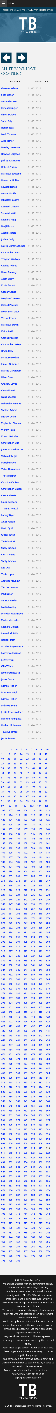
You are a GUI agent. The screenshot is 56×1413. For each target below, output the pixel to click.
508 (25, 1077)
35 (2, 768)
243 (33, 899)
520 (10, 1087)
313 (33, 946)
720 (40, 1218)
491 (3, 1068)
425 (33, 1021)
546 (48, 1101)
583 (10, 1129)
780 (18, 1260)
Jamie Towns (8, 738)
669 (25, 1185)
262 (18, 913)
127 (3, 824)
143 (18, 833)
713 (40, 1213)
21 (15, 758)
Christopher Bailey (11, 344)
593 (33, 1134)
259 (48, 908)
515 (25, 1082)
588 (48, 1129)
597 (10, 1138)
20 (8, 758)
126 (48, 819)
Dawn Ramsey (9, 272)
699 (40, 1204)
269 (18, 918)
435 (3, 1030)
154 (48, 838)
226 (10, 890)
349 (40, 969)
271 (33, 918)
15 (27, 754)
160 (40, 843)
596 (3, 1138)
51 (2, 777)
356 (40, 974)
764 (3, 1251)
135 (10, 829)
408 (10, 1012)
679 (48, 1190)
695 (10, 1204)
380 (10, 993)
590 (10, 1134)
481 (33, 1058)
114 (10, 815)
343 (48, 965)
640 (18, 1166)
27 (2, 763)
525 (48, 1087)
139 (40, 829)
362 (33, 979)
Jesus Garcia (7, 679)
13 (15, 754)
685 (40, 1194)
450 (10, 1040)
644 (48, 1166)
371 (48, 983)
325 (18, 955)
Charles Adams (9, 265)
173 (33, 852)
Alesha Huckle (8, 193)
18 (46, 754)
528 (18, 1091)
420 (48, 1016)
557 (25, 1110)
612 (18, 1148)
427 (48, 1021)
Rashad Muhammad (11, 725)
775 (33, 1255)
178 (18, 857)
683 (25, 1194)
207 (25, 876)
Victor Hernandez (10, 469)
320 (33, 951)
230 (40, 890)
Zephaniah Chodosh (11, 423)
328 (40, 955)
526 (3, 1091)
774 (25, 1255)
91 (2, 801)
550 (25, 1105)
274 (3, 922)
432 (33, 1026)
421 (3, 1021)
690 (25, 1199)
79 (27, 791)
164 (18, 847)
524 (40, 1087)
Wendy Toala (8, 429)
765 (10, 1251)
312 (25, 946)
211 (3, 880)
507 (18, 1077)
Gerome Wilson (9, 88)
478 (10, 1058)
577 (18, 1124)
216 (40, 880)
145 (33, 833)
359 (10, 979)
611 (10, 1148)
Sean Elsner (7, 94)
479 (18, 1058)
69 (15, 786)
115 (18, 815)
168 (48, 847)
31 (27, 763)
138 (33, 829)
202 (40, 871)
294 (48, 932)
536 (25, 1096)
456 (3, 1044)
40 (33, 768)
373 (10, 988)
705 (33, 1209)
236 (33, 894)
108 (18, 810)
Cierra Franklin (8, 390)
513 (10, 1082)
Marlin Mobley (8, 606)
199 (18, 871)
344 (3, 969)
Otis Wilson (7, 666)
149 (10, 838)
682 (18, 1194)
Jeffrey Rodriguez (10, 160)
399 (48, 1002)
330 (3, 960)
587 (40, 1129)
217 (48, 880)
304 (18, 941)
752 (18, 1241)
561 (3, 1115)
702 (10, 1209)
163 (10, 847)
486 (18, 1063)
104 (39, 805)
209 (40, 876)
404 (33, 1007)
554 (3, 1110)
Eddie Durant (8, 285)
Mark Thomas (8, 134)
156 (10, 843)
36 (8, 768)
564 (25, 1115)
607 (33, 1143)
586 (33, 1129)
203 (48, 871)
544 (33, 1101)
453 (33, 1040)
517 (40, 1082)
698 (33, 1204)
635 (33, 1162)
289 (10, 932)
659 (3, 1180)
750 (3, 1241)
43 (2, 772)
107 (10, 810)
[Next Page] (21, 62)
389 (25, 998)
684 (33, 1194)
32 (33, 763)
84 (8, 796)
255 (18, 908)
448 (48, 1035)
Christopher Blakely (11, 488)
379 (3, 993)
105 (47, 805)
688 (10, 1199)
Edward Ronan (9, 186)
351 (3, 974)
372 (3, 988)
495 (33, 1068)
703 (18, 1209)
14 (21, 754)
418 (33, 1016)
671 (40, 1185)
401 (10, 1007)
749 (48, 1237)
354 (25, 974)
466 (25, 1049)
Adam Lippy (7, 278)
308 (48, 941)
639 (10, 1166)
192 (18, 866)
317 (10, 951)
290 (18, 932)
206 (18, 876)
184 (10, 861)
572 (33, 1119)
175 (48, 852)
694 (3, 1204)
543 (25, 1101)
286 (40, 927)
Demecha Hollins (10, 180)
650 (40, 1171)
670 (33, 1185)
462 (48, 1044)
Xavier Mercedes (10, 620)
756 (48, 1241)
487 (25, 1063)
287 (48, 927)
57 (40, 777)
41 (40, 768)
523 (33, 1087)
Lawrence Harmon (11, 652)
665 (48, 1180)
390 (33, 998)
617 (3, 1152)
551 (33, 1105)
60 (8, 782)
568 (3, 1119)
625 (10, 1157)
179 (25, 857)
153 (40, 838)
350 (48, 969)
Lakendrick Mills (9, 633)
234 (18, 894)
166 (33, 847)
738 (18, 1232)
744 (10, 1237)
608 (40, 1143)
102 (24, 805)
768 (33, 1251)
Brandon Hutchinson (12, 613)
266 (48, 913)
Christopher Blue (10, 442)
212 (10, 880)
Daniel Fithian (8, 639)
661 (18, 1180)
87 (27, 796)
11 (2, 754)
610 (3, 1148)
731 (18, 1227)
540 (3, 1101)
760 (25, 1246)
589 (3, 1134)
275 (10, 922)
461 (40, 1044)
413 (48, 1012)
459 (25, 1044)
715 (3, 1218)
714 (48, 1213)
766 (18, 1251)
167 (40, 847)
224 (48, 885)
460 (33, 1044)
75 (2, 791)
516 (33, 1082)
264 (33, 913)
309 (3, 946)
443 (10, 1035)
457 (10, 1044)
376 (33, 988)
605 (18, 1143)
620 (25, 1152)
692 (40, 1199)
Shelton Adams (9, 409)
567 (48, 1115)
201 (33, 871)
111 (40, 810)
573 (40, 1119)
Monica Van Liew (10, 311)
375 (25, 988)
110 (33, 810)
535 (18, 1096)
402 (18, 1007)
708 (3, 1213)
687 (3, 1199)
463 (3, 1049)
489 (40, 1063)
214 (25, 880)
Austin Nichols (8, 232)
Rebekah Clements (11, 403)
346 (18, 969)
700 (48, 1204)
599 (25, 1138)
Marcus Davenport (11, 370)
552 (40, 1105)
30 (21, 763)
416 (18, 1016)
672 (48, 1185)
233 (10, 894)
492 (10, 1068)
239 (3, 899)
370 (40, 983)
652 (3, 1176)
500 (18, 1073)
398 (40, 1002)
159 (33, 843)
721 (48, 1218)
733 (33, 1227)
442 (3, 1035)
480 (25, 1058)
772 (10, 1255)
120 (3, 819)
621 (33, 1152)
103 (32, 805)
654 (18, 1176)
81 (40, 791)
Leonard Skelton (10, 626)
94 (21, 801)
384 (40, 993)
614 (33, 1148)
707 (48, 1209)
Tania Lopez (7, 574)
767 (25, 1251)
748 (40, 1237)
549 (18, 1105)
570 (18, 1119)
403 (25, 1007)
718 (25, 1218)
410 (25, 1012)
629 (40, 1157)
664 (40, 1180)
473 (25, 1054)
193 (25, 866)
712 (33, 1213)
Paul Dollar (7, 593)
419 (40, 1016)
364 (48, 979)
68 (8, 786)
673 (3, 1190)
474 (33, 1054)
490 (48, 1063)
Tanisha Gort (8, 541)
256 (25, 908)
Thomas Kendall (9, 508)
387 (10, 998)
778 (3, 1260)
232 (3, 894)
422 (10, 1021)
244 (40, 899)
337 (3, 965)
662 (25, 1180)
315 (48, 946)
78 (21, 791)
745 (18, 1237)
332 (18, 960)
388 (18, 998)
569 (10, 1119)
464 (10, 1049)
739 (25, 1232)
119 (48, 815)
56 (33, 777)
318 (18, 951)
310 (10, 946)
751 (10, 1241)
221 (25, 885)
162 (3, 847)
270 (25, 918)
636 (40, 1162)
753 (25, 1241)
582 (3, 1129)
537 (33, 1096)
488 (33, 1063)
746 (25, 1237)
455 (48, 1040)
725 (25, 1223)
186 (25, 861)
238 (48, 894)
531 (40, 1091)
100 (9, 805)
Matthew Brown (10, 324)
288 (3, 932)
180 (33, 857)
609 (48, 1143)
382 (25, 993)
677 (33, 1190)
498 (3, 1073)
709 (10, 1213)
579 (33, 1124)
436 (10, 1030)
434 (48, 1026)
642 (33, 1166)
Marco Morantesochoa (13, 245)
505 (3, 1077)
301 (48, 937)
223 (40, 885)
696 (18, 1204)
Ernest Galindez (9, 436)
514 (18, 1082)
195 (40, 866)
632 (10, 1162)
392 (48, 998)
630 (48, 1157)
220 (18, 885)
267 (3, 918)
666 (3, 1185)
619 (18, 1152)
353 (18, 974)
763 (48, 1246)
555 (10, 1110)
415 (10, 1016)
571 (25, 1119)
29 (15, 763)
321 (40, 951)
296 (10, 937)
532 (48, 1091)
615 (40, 1148)
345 (10, 969)
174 (40, 852)
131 (33, 824)
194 (33, 866)
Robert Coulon (9, 167)
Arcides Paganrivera (12, 646)
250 (33, 904)
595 (48, 1134)
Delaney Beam (9, 705)
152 (33, 838)
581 (48, 1124)
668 (18, 1185)
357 (48, 974)
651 (48, 1171)
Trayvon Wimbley (10, 258)
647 (18, 1171)
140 (48, 829)
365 (3, 983)
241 (18, 899)
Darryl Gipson (8, 462)
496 (40, 1068)
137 (25, 829)
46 (21, 772)
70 (21, 786)
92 (8, 801)
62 (21, 782)
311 (18, 946)
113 (3, 815)
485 (10, 1063)
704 (25, 1209)
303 (10, 941)
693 (48, 1199)
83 (2, 796)
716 (10, 1218)
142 (10, 833)
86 (21, 796)
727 (40, 1223)
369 (33, 983)
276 (18, 922)
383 (33, 993)
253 (3, 908)
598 (18, 1138)
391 (40, 998)
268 (10, 918)
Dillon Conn (7, 377)
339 (18, 965)
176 (3, 857)
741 (40, 1232)
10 (47, 749)
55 (27, 777)
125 (40, 819)
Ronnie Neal (7, 127)
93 (15, 801)
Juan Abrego (7, 659)
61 (15, 782)
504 (48, 1073)
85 (15, 796)
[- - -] (3, 3)
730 (10, 1227)
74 (46, 786)
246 (3, 904)
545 (40, 1101)
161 (48, 843)
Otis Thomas (8, 554)
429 (10, 1026)
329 (48, 955)
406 (48, 1007)
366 (10, 983)
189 (48, 861)
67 (2, 786)
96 (33, 801)
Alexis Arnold (8, 521)
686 (48, 1194)
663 (33, 1180)
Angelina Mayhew (10, 580)
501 (25, 1073)
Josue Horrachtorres (12, 449)
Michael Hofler (9, 685)
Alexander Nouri (9, 101)
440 (40, 1030)
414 (3, 1016)
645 (3, 1171)
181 (40, 857)
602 (48, 1138)
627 (25, 1157)
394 (10, 1002)
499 (10, 1073)
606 (25, 1143)
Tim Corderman (9, 587)
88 (33, 796)
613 (25, 1148)
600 (33, 1138)
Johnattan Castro (10, 199)
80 (33, 791)
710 (18, 1213)
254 (10, 908)
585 (25, 1129)
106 (3, 810)
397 (33, 1002)
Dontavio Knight (9, 692)
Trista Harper (8, 475)
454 (40, 1040)
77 (15, 791)
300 (40, 937)
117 (33, 815)
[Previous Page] (6, 62)
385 (48, 993)
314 (40, 946)
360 (18, 979)
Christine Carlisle (10, 482)
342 (40, 965)
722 (3, 1223)
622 (40, 1152)
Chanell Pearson (9, 304)
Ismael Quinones (10, 364)
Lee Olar (5, 567)
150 (18, 838)
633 (18, 1162)
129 (18, 824)
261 (10, 913)
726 (33, 1223)
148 (3, 838)
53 (15, 777)
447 (40, 1035)
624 (3, 1157)
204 (3, 876)
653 (10, 1176)
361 (25, 979)
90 (46, 796)
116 (25, 815)
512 (3, 1082)
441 (48, 1030)
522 (25, 1087)
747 (33, 1237)
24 (33, 758)
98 (46, 801)
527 (10, 1091)
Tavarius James (9, 731)
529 (25, 1091)
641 (25, 1166)
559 (40, 1110)
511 (48, 1077)
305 (25, 941)
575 (3, 1124)
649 (33, 1171)
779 (10, 1260)
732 (25, 1227)
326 (25, 955)
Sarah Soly (6, 121)
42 (46, 768)
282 (10, 927)
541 (10, 1101)
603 (3, 1143)
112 (48, 810)
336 (48, 960)
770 (48, 1251)
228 (25, 890)
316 (3, 951)
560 (48, 1110)
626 (18, 1157)
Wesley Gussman (10, 147)
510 (40, 1077)
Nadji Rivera (7, 226)
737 (10, 1232)
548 (10, 1105)
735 (48, 1227)
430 (18, 1026)
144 (25, 833)
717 (18, 1218)
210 (48, 876)
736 (3, 1232)
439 (33, 1030)
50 (46, 772)
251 (40, 904)
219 (10, 885)
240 (10, 899)
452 (25, 1040)
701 (3, 1209)
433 (40, 1026)
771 (3, 1255)
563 (18, 1115)
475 (40, 1054)
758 (10, 1246)
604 (10, 1143)
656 (33, 1176)
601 (40, 1138)
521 (18, 1087)
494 (25, 1068)
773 (18, 1255)
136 (18, 829)
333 (25, 960)
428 (3, 1026)
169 (3, 852)
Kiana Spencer (8, 396)
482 (40, 1058)
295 (3, 937)
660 (10, 1180)
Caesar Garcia (8, 291)
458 (18, 1044)
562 (10, 1115)
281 (3, 927)
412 (40, 1012)
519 (3, 1087)
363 (40, 979)
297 (18, 937)
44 (8, 772)
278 (33, 922)
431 (25, 1026)
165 (25, 847)
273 (48, 918)
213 (18, 880)
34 (46, 763)
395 (18, 1002)
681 (10, 1194)
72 (33, 786)
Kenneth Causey (10, 206)
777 (48, 1255)
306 (33, 941)
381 (18, 993)
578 (25, 1124)
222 (33, 885)
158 (25, 843)
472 (18, 1054)
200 (25, 871)
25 (40, 758)
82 (46, 791)
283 (18, 927)
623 (48, 1152)
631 (3, 1162)
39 (27, 768)
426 (40, 1021)
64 (33, 782)
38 (21, 768)
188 (40, 861)
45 (15, 772)
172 (25, 852)
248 (18, 904)
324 (10, 955)
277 (25, 922)
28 (8, 763)
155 (3, 843)
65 (40, 782)
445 (25, 1035)
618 (10, 1152)
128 (10, 824)
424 (25, 1021)
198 (10, 871)
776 (40, 1255)
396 (25, 1002)
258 (40, 908)
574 (48, 1119)
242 (25, 899)
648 (25, 1171)
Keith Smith (7, 331)
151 (25, 838)
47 (27, 772)
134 (3, 829)
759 (18, 1246)
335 (40, 960)
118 (40, 815)
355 (33, 974)
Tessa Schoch (8, 318)
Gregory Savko (9, 383)
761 (33, 1246)
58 (46, 777)
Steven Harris (8, 212)
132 (40, 824)
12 (8, 754)
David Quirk (7, 528)
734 (40, 1227)
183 (3, 861)
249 (25, 904)
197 (3, 871)
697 (25, 1204)
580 (40, 1124)
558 (33, 1110)
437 (18, 1030)
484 (3, 1063)
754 (33, 1241)
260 (3, 913)
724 (18, 1223)
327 (33, 955)
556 (18, 1110)
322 (48, 951)
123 (25, 819)
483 (48, 1058)
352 (10, 974)
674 (10, 1190)
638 (3, 1166)
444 (18, 1035)
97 (40, 801)
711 (25, 1213)
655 (25, 1176)
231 (48, 890)
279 (40, 922)
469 (48, 1049)
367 (18, 983)
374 (18, 988)
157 (18, 843)
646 (10, 1171)
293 (40, 932)
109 (25, 810)
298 (25, 937)
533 (3, 1096)
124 (33, 819)
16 (33, 754)
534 (10, 1096)
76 (8, 791)
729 (3, 1227)
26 (46, 758)
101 (17, 805)
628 (33, 1157)
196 (48, 866)
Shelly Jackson (8, 547)
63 (27, 782)
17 (40, 754)
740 (33, 1232)
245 (48, 899)
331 (10, 960)
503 (40, 1073)
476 (48, 1054)
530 (33, 1091)
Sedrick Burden (9, 600)
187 (33, 861)
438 (25, 1030)
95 (27, 801)
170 (10, 852)
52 (8, 777)
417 (25, 1016)
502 (33, 1073)
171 (18, 852)
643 (40, 1166)
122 (18, 819)
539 (48, 1096)
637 (48, 1162)
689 (18, 1199)
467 (33, 1049)
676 (25, 1190)
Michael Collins (8, 416)
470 (3, 1054)
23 (27, 758)
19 (2, 758)
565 (33, 1115)
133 (48, 824)
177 (10, 857)
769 (40, 1251)
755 (40, 1241)
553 (48, 1105)
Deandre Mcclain (10, 357)
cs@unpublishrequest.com (28, 1377)
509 (33, 1077)
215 (33, 880)
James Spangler (9, 107)
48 (33, 772)
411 (33, 1012)
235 (25, 894)
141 (3, 833)
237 (40, 894)
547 (3, 1105)
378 (48, 988)
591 (18, 1134)
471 (10, 1054)
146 (40, 833)
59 (2, 782)
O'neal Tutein (8, 534)
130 (25, 824)
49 (40, 772)
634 (25, 1162)
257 (33, 908)
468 (40, 1049)
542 (18, 1101)
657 (40, 1176)
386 (3, 998)
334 (33, 960)
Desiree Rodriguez (11, 718)
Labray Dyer (7, 515)
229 (33, 890)
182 (48, 857)
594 (40, 1134)
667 (10, 1185)
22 (21, 758)
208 (33, 876)
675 (18, 1190)
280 (48, 922)
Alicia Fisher (7, 140)
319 (25, 951)
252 (48, 904)
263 (25, 913)
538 (40, 1096)
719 (33, 1218)
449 (3, 1040)
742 (48, 1232)
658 (48, 1176)
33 (40, 763)
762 (40, 1246)
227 (18, 890)
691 (33, 1199)
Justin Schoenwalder (12, 712)
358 (3, 979)
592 (25, 1134)
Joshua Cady (7, 239)
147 (48, 833)
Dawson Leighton (10, 153)
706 (40, 1209)
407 (3, 1012)
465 (18, 1049)
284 (25, 927)
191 (10, 866)
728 (48, 1223)
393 (3, 1002)
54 (21, 777)
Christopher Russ (10, 252)
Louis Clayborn (9, 501)
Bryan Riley (7, 350)
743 (3, 1237)
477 (3, 1058)
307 (40, 941)
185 (18, 861)
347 (25, 969)
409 (18, 1012)
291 (25, 932)
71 (27, 786)
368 (25, 983)
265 (40, 913)
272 (40, 918)
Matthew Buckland (11, 173)
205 (10, 876)
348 (33, 969)
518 (48, 1082)
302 (3, 941)
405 (40, 1007)
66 (46, 782)
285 (33, 927)
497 (48, 1068)
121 (10, 819)
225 (3, 890)
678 (40, 1190)
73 (40, 786)
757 (3, 1246)
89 (40, 796)
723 (10, 1223)
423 (18, 1021)
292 (33, 932)
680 (3, 1194)
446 (33, 1035)
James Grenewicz (10, 672)
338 (10, 965)
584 (18, 1129)
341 (33, 965)
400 (3, 1007)
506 (10, 1077)
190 (3, 866)
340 (25, 965)
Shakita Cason (8, 114)
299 (33, 937)
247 (10, 904)
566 (40, 1115)
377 (40, 988)
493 (18, 1068)
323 (3, 955)
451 (18, 1040)
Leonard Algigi (8, 219)
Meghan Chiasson (10, 298)
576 (10, 1124)
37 (15, 768)
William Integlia (9, 455)
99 (2, 805)
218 (3, 885)
